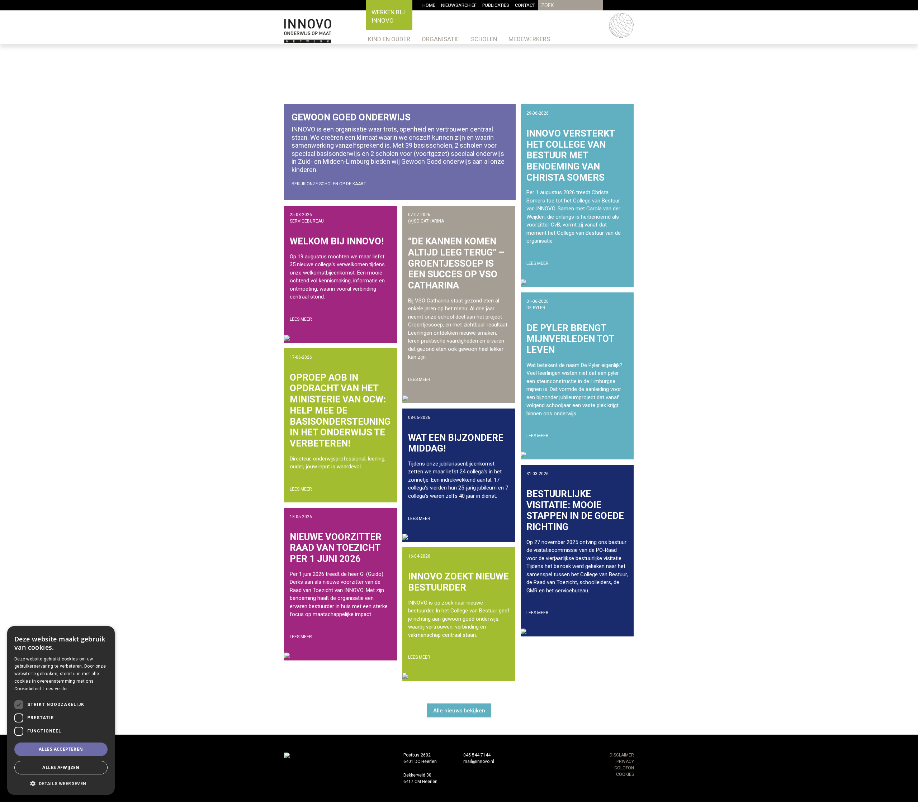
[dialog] (61, 710)
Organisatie (440, 39)
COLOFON (624, 767)
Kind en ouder (389, 39)
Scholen (484, 39)
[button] (61, 783)
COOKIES (625, 774)
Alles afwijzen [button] (61, 767)
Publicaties (495, 5)
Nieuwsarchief (459, 5)
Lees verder (55, 688)
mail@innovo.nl (478, 761)
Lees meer (301, 319)
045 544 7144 (477, 755)
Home (428, 5)
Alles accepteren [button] (61, 749)
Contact (525, 5)
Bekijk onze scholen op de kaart (329, 183)
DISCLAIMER (622, 755)
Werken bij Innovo (388, 16)
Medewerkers (529, 39)
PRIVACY (625, 761)
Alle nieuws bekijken (459, 710)
